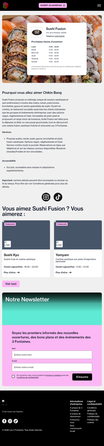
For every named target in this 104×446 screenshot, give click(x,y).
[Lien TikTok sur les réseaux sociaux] (16, 421)
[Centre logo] (5, 5)
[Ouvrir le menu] (99, 5)
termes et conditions (53, 375)
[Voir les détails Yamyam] (78, 248)
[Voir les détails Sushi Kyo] (26, 248)
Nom (14, 348)
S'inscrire (82, 377)
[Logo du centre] (34, 403)
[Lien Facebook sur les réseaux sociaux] (4, 421)
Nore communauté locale (76, 428)
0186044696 (59, 36)
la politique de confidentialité (28, 377)
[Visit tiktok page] (58, 197)
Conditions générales (43, 183)
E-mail (14, 361)
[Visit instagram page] (46, 197)
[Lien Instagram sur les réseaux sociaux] (10, 421)
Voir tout (10, 283)
